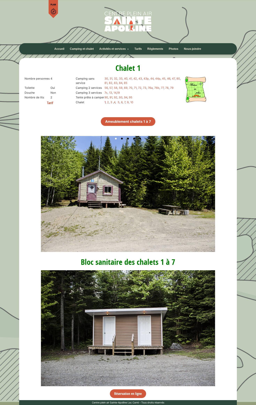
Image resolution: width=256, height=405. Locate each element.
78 (167, 87)
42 (135, 78)
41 (130, 78)
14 (115, 92)
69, (126, 87)
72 (139, 87)
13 (110, 92)
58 (115, 87)
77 (162, 87)
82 (110, 83)
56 (106, 87)
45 (163, 78)
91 (111, 97)
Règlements (155, 48)
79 (171, 87)
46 (168, 78)
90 (106, 97)
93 (120, 97)
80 (178, 78)
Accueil (59, 48)
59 (120, 87)
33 (120, 78)
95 (130, 97)
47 (173, 78)
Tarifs (138, 48)
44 (152, 78)
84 (120, 83)
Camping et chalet (82, 48)
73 (144, 87)
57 (110, 87)
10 (131, 102)
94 (125, 97)
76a (150, 87)
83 (115, 83)
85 (125, 83)
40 (125, 78)
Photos (173, 48)
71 (135, 87)
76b (156, 87)
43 (140, 78)
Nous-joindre (192, 48)
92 (115, 97)
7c (105, 92)
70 (130, 87)
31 (111, 78)
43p (146, 78)
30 (106, 78)
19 (118, 92)
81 (105, 83)
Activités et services (112, 48)
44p (157, 78)
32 (115, 78)
